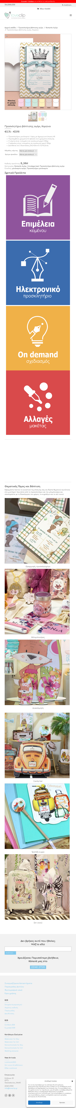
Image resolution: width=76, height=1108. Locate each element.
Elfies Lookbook (11, 1068)
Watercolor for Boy (12, 1039)
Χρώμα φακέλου (11, 154)
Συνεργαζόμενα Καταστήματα (18, 983)
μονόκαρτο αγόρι (19, 168)
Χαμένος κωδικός (11, 1008)
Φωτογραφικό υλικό (13, 990)
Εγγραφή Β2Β (10, 1028)
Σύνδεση (31, 1)
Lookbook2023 (10, 1062)
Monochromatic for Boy (14, 1045)
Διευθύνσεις (9, 1014)
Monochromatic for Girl (14, 1048)
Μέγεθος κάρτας (11, 150)
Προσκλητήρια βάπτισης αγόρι (30, 28)
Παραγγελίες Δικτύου (14, 987)
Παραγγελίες (10, 1011)
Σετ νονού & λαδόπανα (14, 1065)
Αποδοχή (39, 1102)
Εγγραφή (24, 1)
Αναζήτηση (67, 5)
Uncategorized (33, 166)
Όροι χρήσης (11, 993)
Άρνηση (62, 1102)
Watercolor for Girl (12, 1042)
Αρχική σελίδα (10, 28)
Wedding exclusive (11, 1051)
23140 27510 (38, 967)
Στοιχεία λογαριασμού (13, 1005)
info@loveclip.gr (11, 1088)
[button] (72, 1081)
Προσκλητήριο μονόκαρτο (37, 168)
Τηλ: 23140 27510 (10, 4)
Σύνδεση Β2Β (10, 1025)
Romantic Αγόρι (52, 28)
